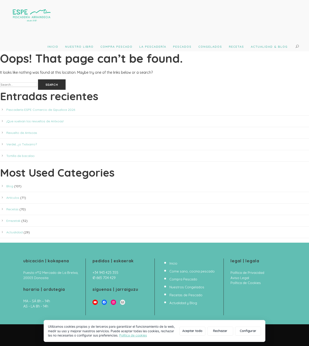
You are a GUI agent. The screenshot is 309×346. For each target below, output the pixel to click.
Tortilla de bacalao (20, 156)
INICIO (53, 46)
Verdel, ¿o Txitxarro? (21, 144)
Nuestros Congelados (186, 287)
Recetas (12, 209)
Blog (9, 186)
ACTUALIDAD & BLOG (269, 46)
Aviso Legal (240, 278)
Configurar (248, 331)
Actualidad (14, 232)
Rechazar (220, 331)
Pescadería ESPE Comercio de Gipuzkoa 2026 (40, 110)
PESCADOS (182, 46)
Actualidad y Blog (183, 303)
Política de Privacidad (247, 272)
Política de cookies (133, 335)
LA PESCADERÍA (152, 46)
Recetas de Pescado (185, 295)
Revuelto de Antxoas (21, 133)
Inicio (173, 263)
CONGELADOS (210, 46)
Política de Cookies (246, 283)
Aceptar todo (192, 331)
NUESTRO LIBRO (79, 46)
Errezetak (13, 221)
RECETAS (236, 46)
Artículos (12, 198)
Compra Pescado (183, 279)
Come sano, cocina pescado (192, 271)
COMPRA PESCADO (116, 46)
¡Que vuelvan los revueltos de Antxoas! (35, 121)
